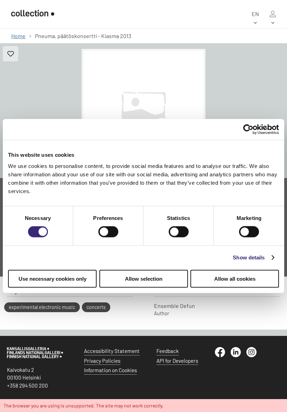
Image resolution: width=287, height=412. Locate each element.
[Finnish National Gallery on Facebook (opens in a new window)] (223, 355)
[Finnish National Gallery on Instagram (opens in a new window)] (254, 355)
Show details (249, 257)
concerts (96, 307)
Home (18, 35)
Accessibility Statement (112, 351)
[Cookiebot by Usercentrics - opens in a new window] (248, 129)
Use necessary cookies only (52, 278)
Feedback (167, 351)
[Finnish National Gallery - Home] (33, 13)
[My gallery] (272, 14)
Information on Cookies (110, 370)
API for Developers (177, 361)
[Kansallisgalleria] (35, 356)
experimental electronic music (42, 307)
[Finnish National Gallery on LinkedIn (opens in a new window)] (238, 355)
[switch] (108, 231)
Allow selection (143, 278)
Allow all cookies (234, 278)
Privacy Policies (102, 361)
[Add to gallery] (10, 53)
